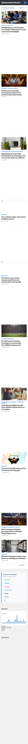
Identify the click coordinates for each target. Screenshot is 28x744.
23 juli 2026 (4, 96)
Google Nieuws (8, 590)
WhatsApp (7, 579)
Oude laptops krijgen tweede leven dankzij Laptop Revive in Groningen (13, 407)
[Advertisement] (14, 55)
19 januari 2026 (4, 284)
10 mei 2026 (4, 159)
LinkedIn (6, 596)
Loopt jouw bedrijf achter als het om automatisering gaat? (13, 469)
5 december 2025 (5, 347)
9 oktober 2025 (4, 535)
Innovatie (4, 25)
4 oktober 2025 (4, 560)
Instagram (6, 586)
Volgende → (22, 565)
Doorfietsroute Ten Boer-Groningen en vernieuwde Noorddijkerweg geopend (11, 343)
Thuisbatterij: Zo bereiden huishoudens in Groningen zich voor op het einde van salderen (13, 156)
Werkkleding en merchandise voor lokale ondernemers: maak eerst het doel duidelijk (13, 30)
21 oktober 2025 (5, 472)
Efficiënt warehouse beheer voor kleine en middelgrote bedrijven (13, 557)
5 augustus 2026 (5, 33)
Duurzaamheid (5, 151)
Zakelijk (10, 25)
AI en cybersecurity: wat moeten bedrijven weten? (13, 218)
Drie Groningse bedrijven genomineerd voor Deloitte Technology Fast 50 (11, 531)
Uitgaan (10, 88)
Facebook (6, 583)
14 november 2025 (5, 411)
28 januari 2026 (4, 221)
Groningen (14, 151)
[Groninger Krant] (10, 3)
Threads (6, 593)
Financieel (14, 402)
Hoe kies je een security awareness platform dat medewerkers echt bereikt (11, 280)
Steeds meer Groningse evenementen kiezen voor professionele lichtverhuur (11, 93)
